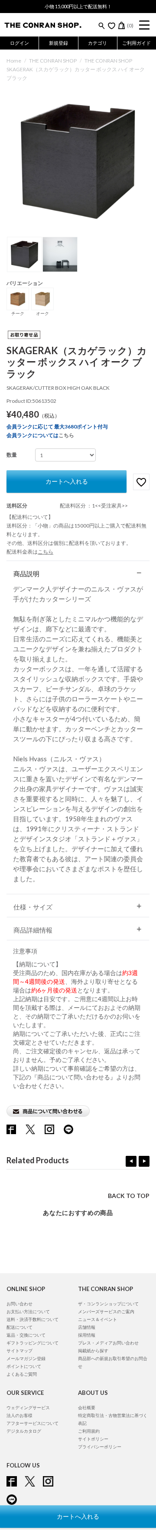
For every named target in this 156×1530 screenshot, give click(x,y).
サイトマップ (19, 1350)
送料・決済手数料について (32, 1319)
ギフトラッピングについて (32, 1342)
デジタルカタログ (23, 1431)
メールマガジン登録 (26, 1358)
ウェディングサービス (28, 1407)
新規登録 (58, 43)
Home (13, 60)
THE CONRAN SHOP (53, 60)
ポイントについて (23, 1366)
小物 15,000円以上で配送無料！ (78, 6)
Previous (131, 1161)
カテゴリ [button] (97, 43)
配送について (19, 1327)
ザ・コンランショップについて (108, 1303)
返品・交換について (26, 1335)
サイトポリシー (93, 1438)
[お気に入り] (111, 25)
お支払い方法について (28, 1311)
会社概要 (86, 1407)
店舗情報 (86, 1327)
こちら (66, 435)
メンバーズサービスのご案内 (106, 1311)
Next (144, 1161)
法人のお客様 (19, 1415)
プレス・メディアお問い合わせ (108, 1342)
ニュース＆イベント (97, 1319)
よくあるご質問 (21, 1374)
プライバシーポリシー (99, 1446)
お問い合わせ (19, 1303)
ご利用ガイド (136, 43)
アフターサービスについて (32, 1423)
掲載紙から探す (93, 1350)
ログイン (19, 43)
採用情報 (86, 1335)
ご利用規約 (89, 1431)
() (130, 25)
